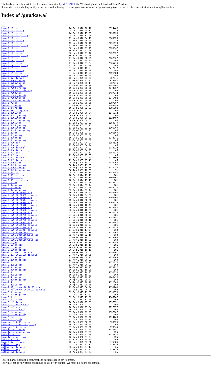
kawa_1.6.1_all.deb (13, 342)
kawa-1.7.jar (9, 103)
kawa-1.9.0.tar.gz (12, 147)
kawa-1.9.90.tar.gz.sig (15, 170)
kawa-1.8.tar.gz (11, 138)
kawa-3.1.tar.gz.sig (13, 314)
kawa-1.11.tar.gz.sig (14, 45)
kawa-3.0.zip (9, 297)
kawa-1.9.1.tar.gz (12, 157)
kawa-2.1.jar (9, 242)
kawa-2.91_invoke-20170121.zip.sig (23, 289)
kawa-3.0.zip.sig (12, 299)
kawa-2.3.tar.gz (11, 267)
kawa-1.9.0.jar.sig (13, 145)
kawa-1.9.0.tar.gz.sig (15, 150)
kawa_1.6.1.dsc (10, 339)
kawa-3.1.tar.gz (11, 312)
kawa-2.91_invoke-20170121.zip (20, 287)
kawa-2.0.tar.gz (11, 187)
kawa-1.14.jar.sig (12, 70)
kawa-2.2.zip (9, 262)
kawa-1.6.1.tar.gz (12, 78)
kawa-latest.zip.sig (13, 337)
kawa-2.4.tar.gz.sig (13, 279)
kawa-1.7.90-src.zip (13, 88)
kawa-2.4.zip (9, 282)
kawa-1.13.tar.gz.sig (14, 65)
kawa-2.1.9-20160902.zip (16, 222)
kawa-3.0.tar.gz (11, 292)
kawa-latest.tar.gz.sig (15, 332)
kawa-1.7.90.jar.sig (13, 95)
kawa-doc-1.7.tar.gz (13, 327)
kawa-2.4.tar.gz (11, 277)
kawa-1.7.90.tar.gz (13, 98)
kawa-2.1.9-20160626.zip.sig (19, 210)
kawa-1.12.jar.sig (12, 50)
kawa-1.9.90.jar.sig (13, 165)
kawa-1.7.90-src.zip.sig (16, 90)
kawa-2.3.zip (9, 272)
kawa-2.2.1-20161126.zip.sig (19, 255)
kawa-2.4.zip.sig (12, 284)
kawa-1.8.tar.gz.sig (13, 140)
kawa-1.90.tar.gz (12, 177)
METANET (68, 4)
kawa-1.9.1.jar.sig (13, 155)
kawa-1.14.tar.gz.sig (14, 75)
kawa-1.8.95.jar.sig (13, 125)
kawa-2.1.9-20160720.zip (16, 212)
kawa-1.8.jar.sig (12, 135)
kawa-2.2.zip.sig (12, 265)
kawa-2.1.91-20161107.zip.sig (19, 240)
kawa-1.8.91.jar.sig (13, 115)
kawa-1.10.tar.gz (12, 33)
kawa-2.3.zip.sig (12, 275)
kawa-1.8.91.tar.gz (13, 118)
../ (3, 25)
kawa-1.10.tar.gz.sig (14, 35)
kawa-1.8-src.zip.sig (14, 110)
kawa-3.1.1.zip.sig (13, 309)
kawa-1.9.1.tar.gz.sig (15, 160)
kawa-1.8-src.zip (12, 108)
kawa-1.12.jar (10, 48)
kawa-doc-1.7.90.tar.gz (15, 322)
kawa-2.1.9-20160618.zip (16, 202)
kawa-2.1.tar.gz (11, 247)
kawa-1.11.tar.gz (12, 43)
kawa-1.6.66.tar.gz (13, 83)
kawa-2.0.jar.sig (12, 185)
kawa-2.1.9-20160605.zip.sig (19, 195)
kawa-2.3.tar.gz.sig (13, 270)
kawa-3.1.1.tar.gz (12, 302)
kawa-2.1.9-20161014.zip (16, 227)
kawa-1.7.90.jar (11, 93)
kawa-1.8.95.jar (11, 123)
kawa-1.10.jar (10, 28)
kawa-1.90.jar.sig (12, 175)
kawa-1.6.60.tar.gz (13, 80)
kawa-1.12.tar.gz (12, 53)
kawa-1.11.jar (10, 38)
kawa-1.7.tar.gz (11, 105)
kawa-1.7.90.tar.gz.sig (15, 100)
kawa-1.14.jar (10, 68)
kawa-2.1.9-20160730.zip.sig (19, 220)
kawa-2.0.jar (9, 182)
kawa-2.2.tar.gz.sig (13, 260)
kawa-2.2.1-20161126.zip (16, 252)
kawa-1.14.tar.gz (12, 73)
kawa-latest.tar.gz (13, 329)
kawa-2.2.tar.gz (11, 257)
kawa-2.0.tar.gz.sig (13, 190)
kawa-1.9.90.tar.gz (13, 167)
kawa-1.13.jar (10, 58)
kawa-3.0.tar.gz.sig (13, 294)
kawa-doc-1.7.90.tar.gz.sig (18, 324)
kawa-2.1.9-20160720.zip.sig (19, 215)
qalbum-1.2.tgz (10, 349)
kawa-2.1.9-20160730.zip (16, 217)
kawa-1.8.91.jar (11, 113)
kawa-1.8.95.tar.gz (13, 128)
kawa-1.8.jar (9, 133)
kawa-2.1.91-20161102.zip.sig (19, 235)
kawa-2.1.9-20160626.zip (16, 207)
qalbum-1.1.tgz (10, 344)
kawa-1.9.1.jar (10, 152)
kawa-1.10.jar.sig (12, 30)
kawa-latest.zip (11, 334)
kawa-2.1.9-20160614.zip (16, 197)
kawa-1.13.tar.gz (12, 63)
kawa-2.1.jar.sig (12, 245)
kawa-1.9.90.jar (11, 162)
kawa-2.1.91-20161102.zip (17, 232)
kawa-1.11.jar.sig (12, 40)
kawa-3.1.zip (9, 317)
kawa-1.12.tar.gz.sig (14, 55)
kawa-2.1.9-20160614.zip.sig (19, 200)
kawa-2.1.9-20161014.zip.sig (19, 230)
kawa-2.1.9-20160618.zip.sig (19, 205)
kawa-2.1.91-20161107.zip (17, 237)
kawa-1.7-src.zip (12, 85)
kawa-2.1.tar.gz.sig (13, 250)
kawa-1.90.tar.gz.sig (14, 180)
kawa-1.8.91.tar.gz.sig (15, 120)
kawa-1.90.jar (10, 172)
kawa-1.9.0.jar (10, 142)
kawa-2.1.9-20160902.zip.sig (19, 225)
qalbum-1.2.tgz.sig (13, 352)
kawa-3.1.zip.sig (12, 319)
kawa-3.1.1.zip (10, 307)
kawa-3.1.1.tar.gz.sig (15, 304)
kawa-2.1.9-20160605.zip (16, 192)
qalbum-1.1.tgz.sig (13, 347)
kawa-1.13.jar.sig (12, 60)
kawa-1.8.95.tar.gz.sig (15, 130)
